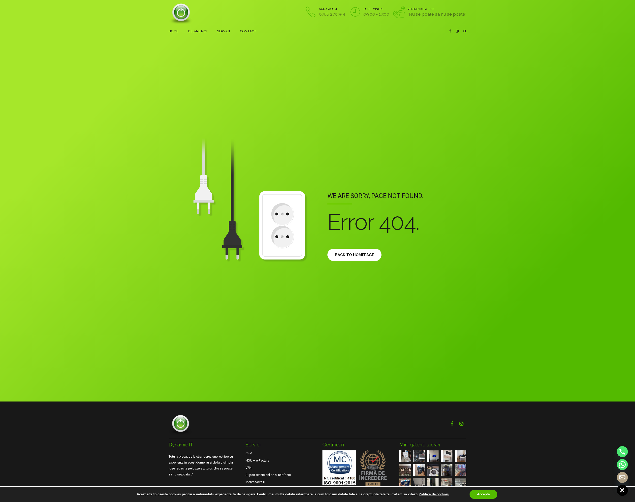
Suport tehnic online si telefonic (268, 475)
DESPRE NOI (197, 31)
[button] (317, 468)
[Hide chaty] (622, 490)
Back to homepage (354, 255)
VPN (249, 467)
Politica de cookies (434, 494)
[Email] (622, 477)
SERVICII (223, 31)
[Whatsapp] (622, 464)
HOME (173, 31)
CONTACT (248, 31)
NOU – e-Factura (257, 460)
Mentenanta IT (256, 482)
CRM (249, 453)
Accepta (483, 494)
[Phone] (622, 451)
